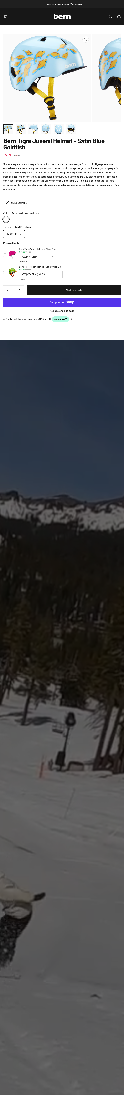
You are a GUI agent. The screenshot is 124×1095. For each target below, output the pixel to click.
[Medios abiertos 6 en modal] (85, 39)
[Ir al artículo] (8, 129)
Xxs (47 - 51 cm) (13, 234)
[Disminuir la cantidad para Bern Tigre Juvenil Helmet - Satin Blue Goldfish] (7, 290)
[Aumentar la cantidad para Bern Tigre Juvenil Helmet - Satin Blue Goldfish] (20, 290)
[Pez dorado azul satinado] (6, 219)
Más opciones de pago (62, 310)
